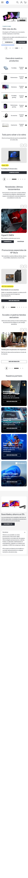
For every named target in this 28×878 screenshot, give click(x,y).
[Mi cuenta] (21, 2)
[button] (4, 179)
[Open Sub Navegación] (2, 2)
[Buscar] (17, 2)
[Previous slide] (10, 48)
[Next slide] (21, 48)
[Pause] (6, 48)
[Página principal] (7, 2)
